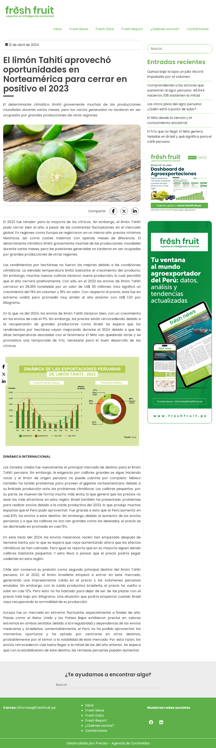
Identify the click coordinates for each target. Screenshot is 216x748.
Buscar (208, 48)
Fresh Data (105, 29)
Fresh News (78, 29)
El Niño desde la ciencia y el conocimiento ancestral (169, 120)
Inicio (57, 29)
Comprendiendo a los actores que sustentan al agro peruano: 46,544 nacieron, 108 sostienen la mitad (176, 90)
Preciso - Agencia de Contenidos (123, 743)
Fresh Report (132, 29)
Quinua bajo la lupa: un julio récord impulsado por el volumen (175, 74)
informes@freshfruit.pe (36, 707)
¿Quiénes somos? (164, 29)
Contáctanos (198, 29)
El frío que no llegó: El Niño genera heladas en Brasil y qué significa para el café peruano (179, 136)
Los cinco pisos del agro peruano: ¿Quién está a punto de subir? (174, 107)
